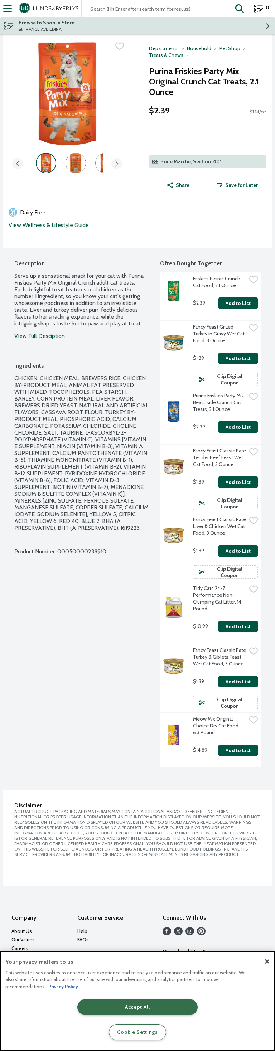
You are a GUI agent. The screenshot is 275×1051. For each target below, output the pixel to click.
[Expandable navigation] (7, 8)
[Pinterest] (201, 933)
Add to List (238, 303)
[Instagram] (189, 933)
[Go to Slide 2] (75, 163)
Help (82, 931)
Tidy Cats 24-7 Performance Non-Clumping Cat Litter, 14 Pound (217, 598)
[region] (137, 1001)
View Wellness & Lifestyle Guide (49, 225)
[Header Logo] (46, 9)
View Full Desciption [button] (39, 336)
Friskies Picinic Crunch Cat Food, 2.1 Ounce (217, 282)
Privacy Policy (63, 986)
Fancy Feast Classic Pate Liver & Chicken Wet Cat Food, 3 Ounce (219, 526)
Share (182, 185)
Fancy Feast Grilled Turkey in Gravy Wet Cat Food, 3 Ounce (219, 334)
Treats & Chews (166, 55)
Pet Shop (229, 48)
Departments (164, 48)
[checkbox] (119, 46)
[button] (239, 8)
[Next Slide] (117, 164)
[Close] (267, 961)
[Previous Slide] (17, 164)
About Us (21, 931)
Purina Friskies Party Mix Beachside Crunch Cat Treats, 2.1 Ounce (219, 402)
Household (199, 48)
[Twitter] (178, 933)
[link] (237, 185)
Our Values (23, 939)
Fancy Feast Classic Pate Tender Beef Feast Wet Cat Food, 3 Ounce (219, 457)
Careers (19, 948)
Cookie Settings (137, 1032)
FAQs (83, 939)
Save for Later (241, 185)
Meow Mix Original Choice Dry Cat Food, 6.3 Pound (217, 726)
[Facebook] (167, 933)
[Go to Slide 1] (46, 163)
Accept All (137, 1007)
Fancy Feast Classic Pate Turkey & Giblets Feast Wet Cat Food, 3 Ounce (219, 657)
